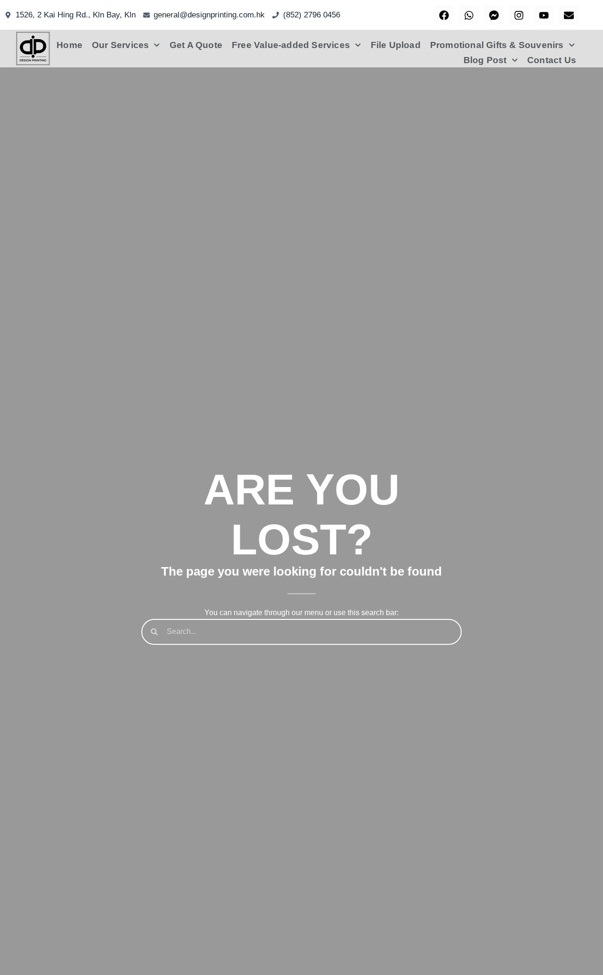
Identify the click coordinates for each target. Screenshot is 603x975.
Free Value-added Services (291, 45)
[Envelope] (569, 15)
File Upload (396, 45)
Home (69, 45)
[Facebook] (444, 15)
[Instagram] (519, 15)
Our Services (120, 45)
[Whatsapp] (469, 15)
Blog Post (485, 60)
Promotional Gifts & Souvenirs (497, 45)
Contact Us (551, 60)
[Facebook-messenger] (494, 15)
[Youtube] (544, 15)
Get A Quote (196, 45)
